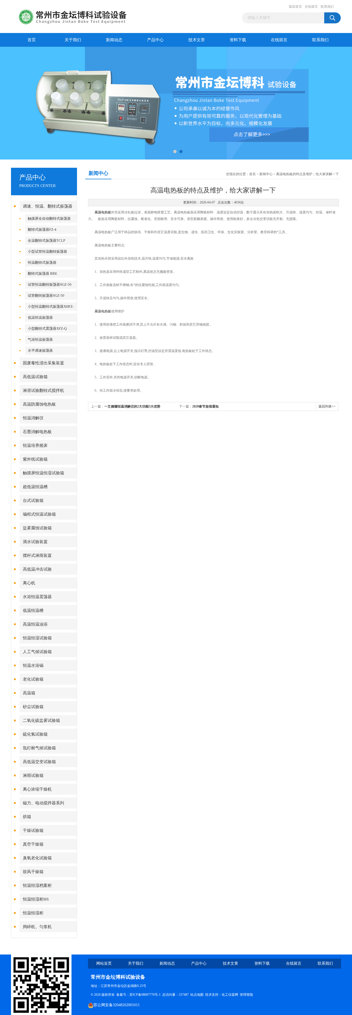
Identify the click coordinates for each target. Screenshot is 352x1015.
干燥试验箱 (33, 830)
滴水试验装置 (35, 542)
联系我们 (327, 7)
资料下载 (238, 40)
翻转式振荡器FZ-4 (42, 229)
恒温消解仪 (33, 418)
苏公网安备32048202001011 (117, 1005)
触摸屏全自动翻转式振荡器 (49, 218)
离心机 (29, 583)
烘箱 (27, 817)
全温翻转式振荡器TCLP (46, 240)
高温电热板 (103, 212)
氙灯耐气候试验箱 (39, 748)
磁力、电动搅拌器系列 (43, 803)
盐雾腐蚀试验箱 (37, 528)
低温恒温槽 (33, 610)
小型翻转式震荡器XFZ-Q (47, 328)
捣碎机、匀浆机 (37, 927)
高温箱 (29, 693)
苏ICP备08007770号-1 (145, 995)
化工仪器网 (230, 995)
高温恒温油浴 (35, 624)
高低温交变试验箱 (39, 762)
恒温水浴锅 (33, 665)
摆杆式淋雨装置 (37, 555)
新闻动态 (114, 40)
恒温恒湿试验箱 (37, 638)
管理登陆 (246, 995)
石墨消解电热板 (37, 432)
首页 (32, 40)
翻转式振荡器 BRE (42, 273)
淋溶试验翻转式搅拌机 (43, 390)
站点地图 (197, 995)
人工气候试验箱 (37, 652)
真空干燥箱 (33, 844)
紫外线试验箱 (35, 459)
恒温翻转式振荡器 (42, 262)
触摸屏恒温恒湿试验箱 (43, 473)
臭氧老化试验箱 (37, 858)
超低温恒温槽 (35, 487)
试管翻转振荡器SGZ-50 (46, 295)
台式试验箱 (33, 500)
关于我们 (73, 40)
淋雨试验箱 (33, 775)
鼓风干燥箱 (33, 872)
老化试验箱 (33, 679)
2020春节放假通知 (205, 406)
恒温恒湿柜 (33, 913)
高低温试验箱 (35, 377)
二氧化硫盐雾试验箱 (41, 720)
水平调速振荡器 (40, 350)
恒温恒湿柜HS (36, 899)
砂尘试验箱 (33, 707)
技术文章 (196, 40)
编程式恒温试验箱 (39, 514)
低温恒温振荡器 (40, 317)
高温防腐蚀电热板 (39, 404)
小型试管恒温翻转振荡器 (47, 251)
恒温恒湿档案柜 (37, 885)
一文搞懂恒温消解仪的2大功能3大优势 (132, 406)
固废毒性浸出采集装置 (43, 363)
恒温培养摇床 (35, 445)
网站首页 (104, 963)
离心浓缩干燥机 (37, 789)
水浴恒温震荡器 (37, 597)
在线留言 (311, 7)
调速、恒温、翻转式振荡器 (47, 206)
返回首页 (295, 7)
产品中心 (155, 40)
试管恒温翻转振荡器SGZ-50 (50, 284)
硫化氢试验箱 (35, 734)
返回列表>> (327, 406)
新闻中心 (266, 174)
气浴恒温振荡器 (40, 339)
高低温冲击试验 (37, 569)
